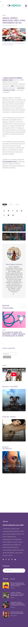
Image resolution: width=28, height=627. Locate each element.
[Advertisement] (14, 63)
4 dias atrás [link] (12, 607)
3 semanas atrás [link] (13, 615)
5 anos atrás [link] (15, 25)
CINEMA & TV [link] (11, 225)
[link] (26, 6)
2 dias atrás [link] (12, 588)
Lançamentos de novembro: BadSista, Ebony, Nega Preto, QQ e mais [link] (13, 237)
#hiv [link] (5, 206)
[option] (14, 324)
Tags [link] (5, 204)
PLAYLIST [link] (17, 234)
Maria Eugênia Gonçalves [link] (7, 25)
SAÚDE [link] (4, 15)
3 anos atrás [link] (7, 408)
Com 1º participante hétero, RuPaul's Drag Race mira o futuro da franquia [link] (14, 228)
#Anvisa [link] (17, 204)
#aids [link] (10, 204)
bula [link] (3, 119)
